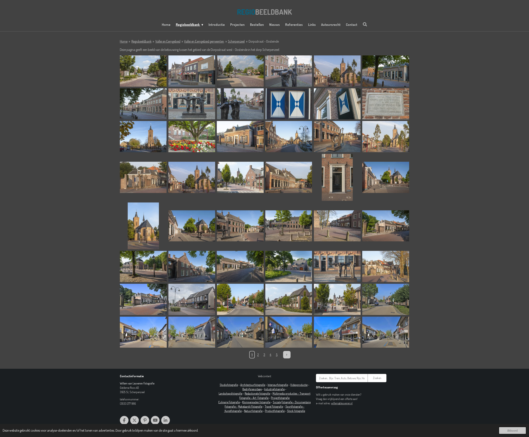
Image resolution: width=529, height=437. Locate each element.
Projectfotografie (280, 398)
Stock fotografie (296, 411)
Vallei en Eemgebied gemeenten (204, 41)
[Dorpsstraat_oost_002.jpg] (240, 299)
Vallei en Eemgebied (167, 41)
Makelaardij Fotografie (250, 406)
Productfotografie (275, 411)
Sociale (277, 402)
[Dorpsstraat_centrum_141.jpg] (240, 136)
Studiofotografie (229, 385)
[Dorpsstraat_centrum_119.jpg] (288, 266)
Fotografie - (288, 402)
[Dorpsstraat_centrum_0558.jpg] (192, 299)
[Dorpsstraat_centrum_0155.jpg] (385, 266)
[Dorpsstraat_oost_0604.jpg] (192, 332)
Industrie (269, 389)
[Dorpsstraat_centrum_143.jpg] (288, 136)
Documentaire (303, 402)
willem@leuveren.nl (342, 403)
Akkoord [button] (512, 430)
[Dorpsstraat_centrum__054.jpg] (192, 71)
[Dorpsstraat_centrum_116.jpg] (143, 266)
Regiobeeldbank (141, 41)
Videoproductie (298, 385)
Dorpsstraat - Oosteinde (264, 41)
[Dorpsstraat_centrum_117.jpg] (240, 266)
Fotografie (262, 398)
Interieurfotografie (278, 385)
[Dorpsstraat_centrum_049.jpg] (143, 103)
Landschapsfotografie (230, 393)
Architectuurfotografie (252, 385)
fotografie (279, 389)
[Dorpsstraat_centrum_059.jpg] (385, 103)
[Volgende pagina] (287, 354)
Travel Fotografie (274, 406)
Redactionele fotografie (257, 393)
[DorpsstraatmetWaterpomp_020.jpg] (240, 71)
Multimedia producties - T (287, 393)
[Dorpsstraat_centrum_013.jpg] (337, 177)
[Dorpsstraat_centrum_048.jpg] (385, 71)
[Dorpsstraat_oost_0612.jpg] (337, 332)
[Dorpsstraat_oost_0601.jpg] (385, 299)
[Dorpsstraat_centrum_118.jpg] (192, 266)
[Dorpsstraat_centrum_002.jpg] (288, 71)
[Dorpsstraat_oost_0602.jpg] (143, 332)
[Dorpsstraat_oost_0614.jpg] (385, 332)
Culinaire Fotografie (229, 402)
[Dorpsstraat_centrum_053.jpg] (240, 103)
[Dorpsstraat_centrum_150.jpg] (337, 136)
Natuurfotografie (253, 411)
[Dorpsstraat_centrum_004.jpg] (143, 226)
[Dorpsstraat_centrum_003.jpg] (337, 71)
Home (123, 41)
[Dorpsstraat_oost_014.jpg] (288, 299)
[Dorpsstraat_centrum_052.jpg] (192, 103)
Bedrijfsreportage (252, 389)
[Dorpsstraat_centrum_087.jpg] (143, 136)
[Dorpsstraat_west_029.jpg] (143, 71)
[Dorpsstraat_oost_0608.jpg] (240, 332)
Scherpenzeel (236, 41)
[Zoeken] (365, 24)
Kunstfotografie (233, 411)
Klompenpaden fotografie (256, 402)
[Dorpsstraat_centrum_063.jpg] (192, 136)
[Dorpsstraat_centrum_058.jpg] (337, 103)
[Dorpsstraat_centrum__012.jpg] (385, 136)
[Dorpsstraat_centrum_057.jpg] (288, 103)
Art (255, 398)
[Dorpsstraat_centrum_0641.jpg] (143, 299)
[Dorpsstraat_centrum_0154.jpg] (337, 266)
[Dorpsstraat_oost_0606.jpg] (288, 332)
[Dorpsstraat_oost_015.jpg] (337, 299)
